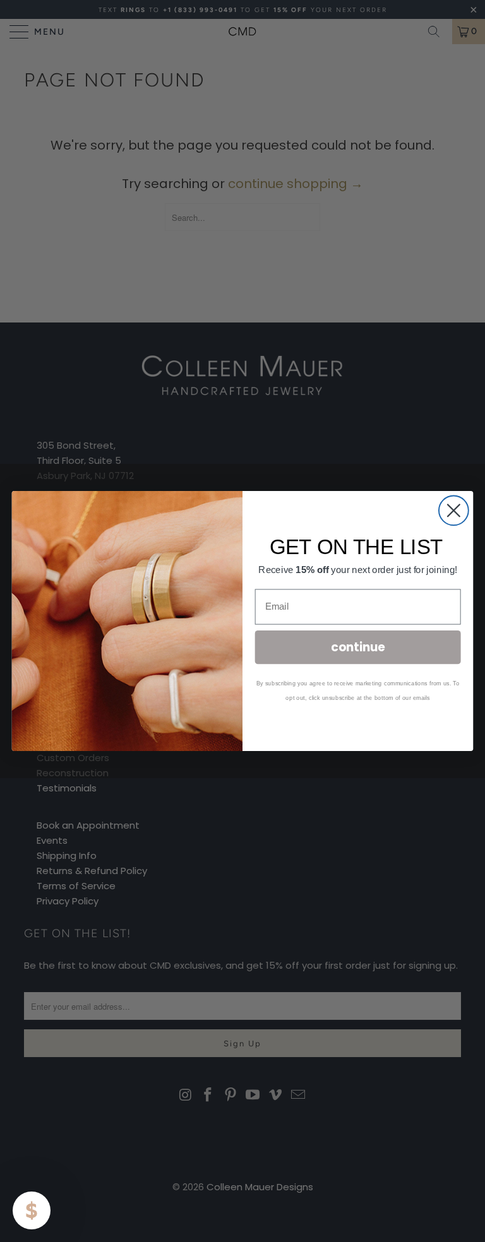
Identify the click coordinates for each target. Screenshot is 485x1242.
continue (358, 647)
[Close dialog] (454, 510)
